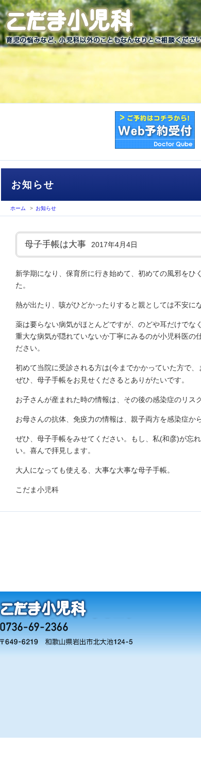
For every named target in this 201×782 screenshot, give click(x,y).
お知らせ (46, 208)
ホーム (18, 208)
